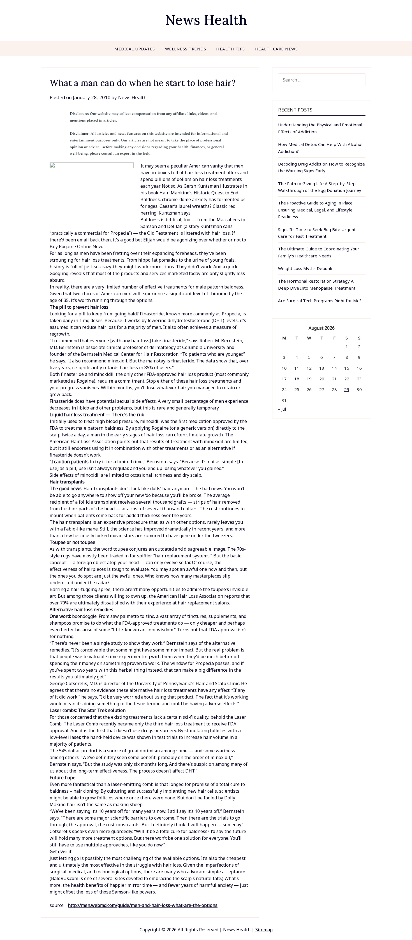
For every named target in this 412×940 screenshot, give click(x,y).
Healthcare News (276, 49)
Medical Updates (134, 49)
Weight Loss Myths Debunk (305, 268)
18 (296, 378)
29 (346, 389)
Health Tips (230, 49)
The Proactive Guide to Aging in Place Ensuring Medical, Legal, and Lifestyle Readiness (315, 209)
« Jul (282, 409)
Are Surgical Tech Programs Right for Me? (320, 300)
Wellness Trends (185, 49)
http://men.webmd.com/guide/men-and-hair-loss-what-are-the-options (142, 905)
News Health (206, 19)
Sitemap (264, 930)
